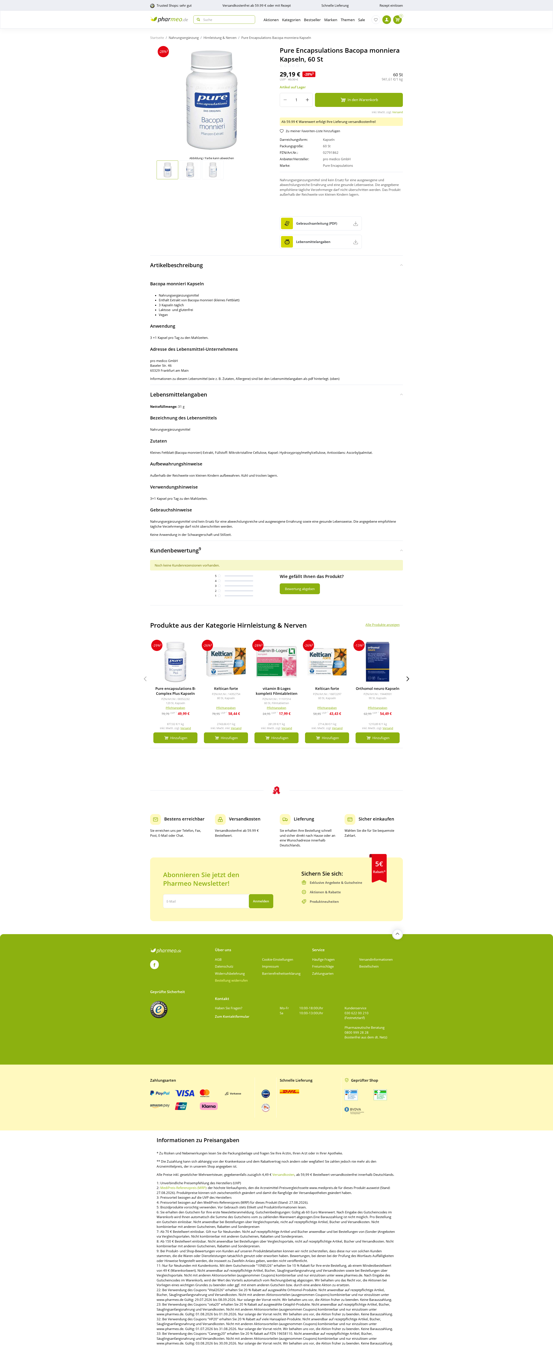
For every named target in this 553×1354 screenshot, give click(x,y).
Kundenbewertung (175, 550)
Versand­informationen (376, 959)
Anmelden (261, 901)
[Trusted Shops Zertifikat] (158, 1009)
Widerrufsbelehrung (230, 973)
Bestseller (312, 19)
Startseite (157, 37)
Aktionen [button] (271, 19)
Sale (361, 19)
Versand (397, 112)
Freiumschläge (323, 966)
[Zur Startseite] (169, 19)
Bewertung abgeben (300, 589)
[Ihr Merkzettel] (376, 19)
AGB (218, 959)
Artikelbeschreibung (176, 265)
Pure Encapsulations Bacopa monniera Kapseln (276, 37)
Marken (330, 19)
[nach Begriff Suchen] (197, 20)
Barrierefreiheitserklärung (281, 973)
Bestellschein (369, 966)
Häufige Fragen (323, 959)
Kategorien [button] (291, 19)
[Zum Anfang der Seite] (397, 934)
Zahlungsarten (323, 973)
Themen (348, 19)
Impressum (270, 966)
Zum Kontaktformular (232, 1016)
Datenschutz (224, 966)
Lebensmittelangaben (178, 394)
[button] (407, 678)
